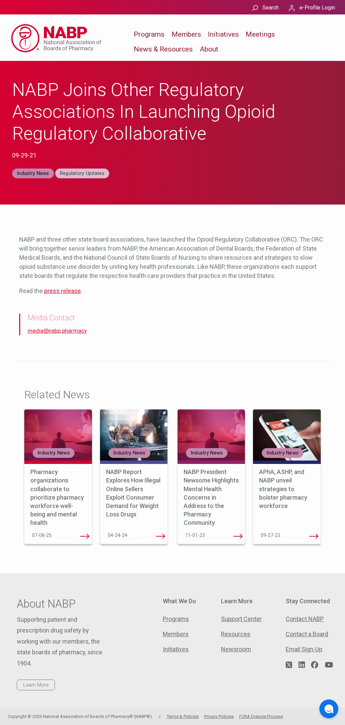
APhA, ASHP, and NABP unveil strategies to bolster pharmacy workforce (283, 488)
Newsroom (236, 649)
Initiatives (223, 34)
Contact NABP (305, 618)
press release (62, 290)
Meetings (260, 34)
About (209, 49)
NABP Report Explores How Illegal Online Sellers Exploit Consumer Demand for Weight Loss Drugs (160, 536)
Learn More (36, 685)
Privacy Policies (219, 716)
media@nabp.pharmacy (57, 331)
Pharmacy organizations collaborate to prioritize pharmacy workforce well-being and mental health (57, 497)
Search (270, 7)
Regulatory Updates (82, 173)
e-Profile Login (317, 7)
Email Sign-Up (304, 649)
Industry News (33, 173)
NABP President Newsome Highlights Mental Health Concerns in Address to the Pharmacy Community (211, 497)
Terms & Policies (183, 716)
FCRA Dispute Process (261, 716)
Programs (149, 34)
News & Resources (163, 49)
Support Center (241, 618)
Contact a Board (307, 634)
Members (186, 34)
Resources (235, 634)
